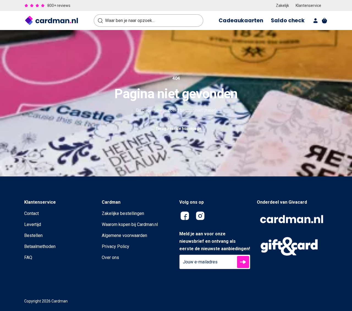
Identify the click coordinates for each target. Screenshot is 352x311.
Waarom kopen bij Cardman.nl (130, 224)
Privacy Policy (115, 246)
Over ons (110, 257)
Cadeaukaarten (241, 20)
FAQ (28, 257)
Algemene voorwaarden (124, 235)
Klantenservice (308, 5)
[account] (315, 20)
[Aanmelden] (243, 262)
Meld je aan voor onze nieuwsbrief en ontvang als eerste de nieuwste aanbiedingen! (214, 241)
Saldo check (288, 20)
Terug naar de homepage (176, 128)
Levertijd (32, 224)
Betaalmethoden (40, 246)
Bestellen (33, 235)
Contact (31, 213)
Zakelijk (282, 5)
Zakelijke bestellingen (123, 213)
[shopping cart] (324, 20)
